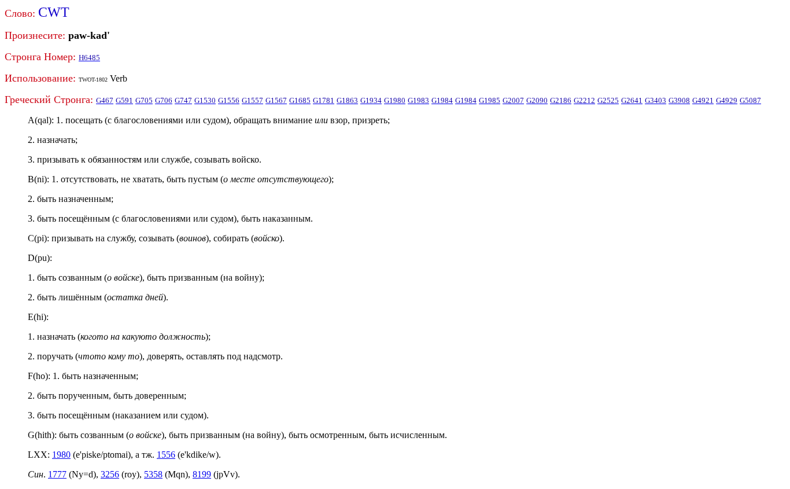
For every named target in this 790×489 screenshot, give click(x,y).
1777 (57, 474)
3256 (110, 474)
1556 (166, 454)
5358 (153, 474)
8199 (202, 474)
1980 (61, 454)
